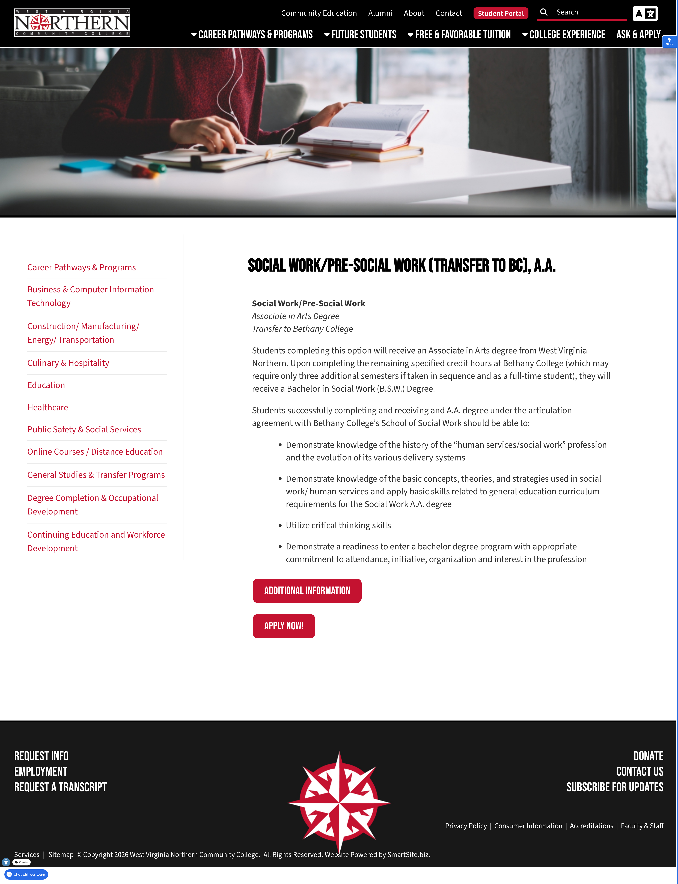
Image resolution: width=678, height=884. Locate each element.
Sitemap (61, 855)
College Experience (566, 35)
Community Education (319, 13)
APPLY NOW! (284, 626)
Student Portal (501, 13)
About (414, 13)
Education (46, 385)
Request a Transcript (60, 787)
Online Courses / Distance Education (95, 451)
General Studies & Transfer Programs (96, 475)
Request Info (41, 756)
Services (27, 855)
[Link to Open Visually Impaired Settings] (6, 862)
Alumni (380, 13)
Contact (449, 13)
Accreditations (591, 826)
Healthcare (47, 407)
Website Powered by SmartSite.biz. (377, 855)
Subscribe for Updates (615, 787)
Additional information (307, 590)
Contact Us (640, 772)
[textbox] (585, 12)
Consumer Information (528, 826)
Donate (649, 756)
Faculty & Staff (642, 826)
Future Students (363, 35)
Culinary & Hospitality (68, 363)
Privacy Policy (466, 826)
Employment (40, 772)
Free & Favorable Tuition (462, 35)
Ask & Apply (639, 35)
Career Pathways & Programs (255, 35)
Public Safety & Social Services (84, 429)
